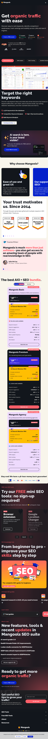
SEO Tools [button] (5, 712)
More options (18, 736)
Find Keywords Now (8, 123)
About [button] (4, 719)
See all (24, 537)
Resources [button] (5, 723)
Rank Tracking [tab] (31, 60)
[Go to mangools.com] (24, 727)
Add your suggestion (8, 662)
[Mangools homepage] (6, 2)
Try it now (7, 529)
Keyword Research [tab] (8, 60)
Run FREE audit (34, 529)
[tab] (3, 236)
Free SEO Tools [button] (7, 715)
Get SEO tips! (36, 701)
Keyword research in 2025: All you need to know (20, 600)
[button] (17, 537)
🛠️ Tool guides (8, 614)
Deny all (24, 736)
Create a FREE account (9, 37)
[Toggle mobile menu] (45, 2)
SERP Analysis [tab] (20, 60)
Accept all (30, 736)
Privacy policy (34, 734)
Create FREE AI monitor (11, 149)
